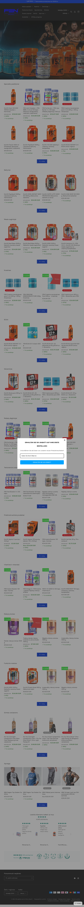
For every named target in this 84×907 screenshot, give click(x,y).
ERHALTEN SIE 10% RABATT (42, 462)
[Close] (65, 440)
